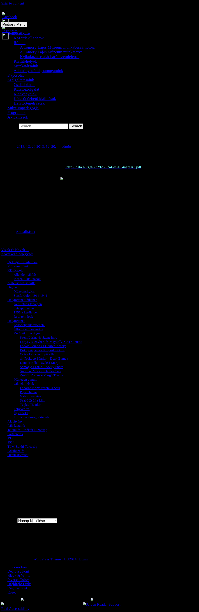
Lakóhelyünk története (29, 325)
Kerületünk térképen (28, 304)
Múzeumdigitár (24, 291)
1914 (10, 442)
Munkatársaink (26, 66)
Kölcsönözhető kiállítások (35, 98)
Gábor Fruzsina (30, 396)
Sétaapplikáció (24, 308)
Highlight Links (19, 584)
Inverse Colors (18, 580)
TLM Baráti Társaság (22, 446)
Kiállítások (15, 270)
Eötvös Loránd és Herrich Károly (43, 346)
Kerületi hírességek (27, 333)
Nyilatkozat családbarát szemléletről (49, 56)
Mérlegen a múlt (25, 379)
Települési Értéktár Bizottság (27, 430)
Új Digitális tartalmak (22, 262)
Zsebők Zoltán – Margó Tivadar (42, 375)
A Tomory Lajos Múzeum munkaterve (51, 52)
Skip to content (12, 3)
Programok (16, 112)
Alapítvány (15, 421)
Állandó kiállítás (25, 274)
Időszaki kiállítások (27, 279)
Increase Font (17, 567)
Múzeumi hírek (18, 266)
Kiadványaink (25, 94)
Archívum (8, 521)
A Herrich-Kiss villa (21, 283)
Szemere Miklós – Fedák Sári (40, 371)
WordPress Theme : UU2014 (54, 559)
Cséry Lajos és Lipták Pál (38, 354)
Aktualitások (17, 117)
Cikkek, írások (24, 384)
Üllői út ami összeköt (28, 329)
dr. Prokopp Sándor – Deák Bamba (44, 358)
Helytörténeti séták (29, 103)
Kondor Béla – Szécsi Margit (40, 363)
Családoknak (24, 84)
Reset (11, 592)
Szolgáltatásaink (20, 80)
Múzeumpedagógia (23, 108)
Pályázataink (16, 425)
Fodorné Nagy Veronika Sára (40, 388)
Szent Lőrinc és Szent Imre (38, 337)
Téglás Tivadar (30, 404)
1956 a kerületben (26, 312)
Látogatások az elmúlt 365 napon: (31, 547)
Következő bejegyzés (17, 254)
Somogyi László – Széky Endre (41, 367)
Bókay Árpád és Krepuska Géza (42, 350)
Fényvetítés (22, 409)
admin (66, 146)
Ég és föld (21, 413)
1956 (10, 438)
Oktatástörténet (17, 455)
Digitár (12, 287)
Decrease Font (18, 571)
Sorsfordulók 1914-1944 (30, 295)
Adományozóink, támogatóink (38, 70)
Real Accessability (15, 609)
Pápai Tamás (28, 392)
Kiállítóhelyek (25, 61)
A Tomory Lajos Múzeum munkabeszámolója (57, 47)
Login (83, 559)
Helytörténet (16, 321)
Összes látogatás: (19, 551)
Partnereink (15, 434)
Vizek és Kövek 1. (15, 250)
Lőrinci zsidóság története (31, 417)
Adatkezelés (15, 451)
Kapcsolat (15, 75)
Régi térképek (23, 316)
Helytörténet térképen (22, 300)
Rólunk (19, 42)
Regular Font (17, 588)
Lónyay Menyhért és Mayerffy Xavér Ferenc (51, 342)
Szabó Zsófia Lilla (32, 400)
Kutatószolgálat (26, 89)
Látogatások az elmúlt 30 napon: (30, 543)
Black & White (18, 575)
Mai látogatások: (19, 539)
